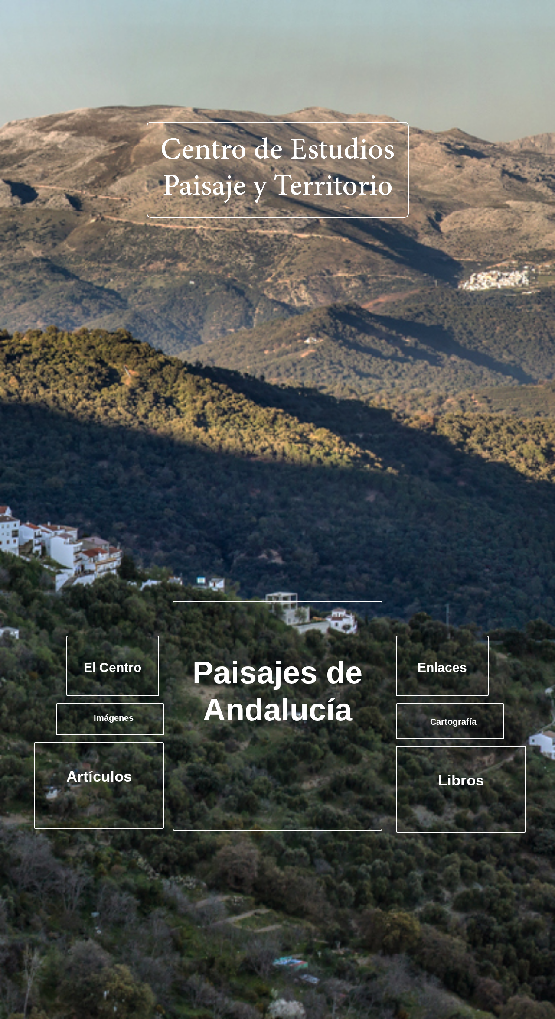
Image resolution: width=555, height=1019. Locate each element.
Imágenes (114, 718)
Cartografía (453, 722)
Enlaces (442, 667)
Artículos (99, 776)
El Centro (112, 667)
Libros (461, 780)
